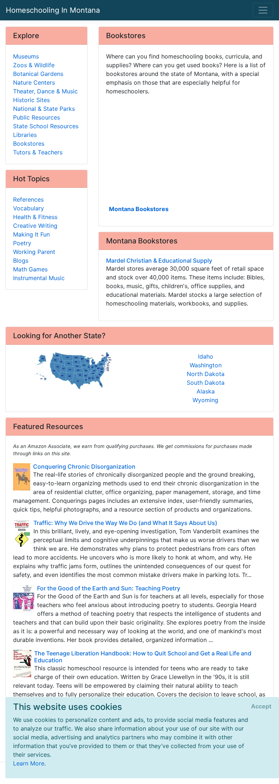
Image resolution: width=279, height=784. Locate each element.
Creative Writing (35, 225)
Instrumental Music (39, 278)
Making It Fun (31, 234)
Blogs (20, 260)
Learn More (28, 763)
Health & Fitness (35, 217)
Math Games (30, 269)
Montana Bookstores (139, 209)
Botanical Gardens (38, 73)
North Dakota (206, 373)
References (28, 199)
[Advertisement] (186, 149)
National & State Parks (44, 108)
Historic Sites (31, 100)
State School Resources (45, 126)
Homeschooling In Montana (53, 10)
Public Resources (36, 117)
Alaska (206, 391)
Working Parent (34, 251)
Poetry (22, 243)
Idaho (205, 356)
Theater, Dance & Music (45, 91)
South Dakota (206, 382)
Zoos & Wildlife (33, 65)
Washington (206, 365)
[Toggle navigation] (263, 10)
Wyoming (205, 400)
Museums (26, 56)
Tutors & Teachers (37, 152)
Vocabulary (28, 208)
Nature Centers (34, 82)
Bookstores (28, 143)
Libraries (25, 134)
